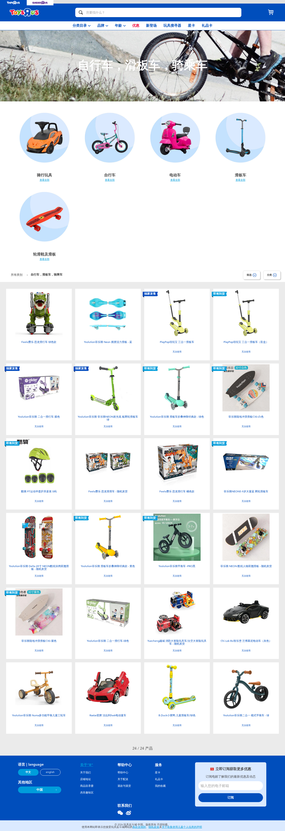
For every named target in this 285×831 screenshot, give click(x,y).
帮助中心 (123, 772)
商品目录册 (87, 785)
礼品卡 (159, 779)
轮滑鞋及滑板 (44, 254)
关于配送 (123, 779)
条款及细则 (139, 827)
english (50, 772)
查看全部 (44, 179)
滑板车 (240, 175)
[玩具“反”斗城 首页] (24, 12)
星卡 (157, 772)
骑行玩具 (44, 175)
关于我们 (85, 772)
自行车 (110, 175)
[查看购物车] (270, 12)
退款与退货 (124, 785)
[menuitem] (81, 25)
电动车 (175, 175)
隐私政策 (154, 827)
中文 (28, 772)
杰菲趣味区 (87, 792)
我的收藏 (160, 785)
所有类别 (17, 275)
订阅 (231, 797)
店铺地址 (85, 779)
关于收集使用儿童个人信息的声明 (182, 827)
